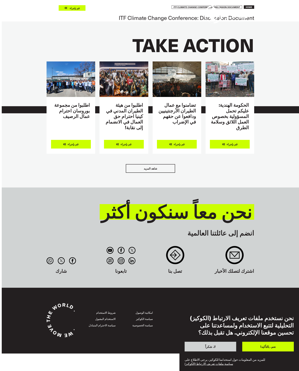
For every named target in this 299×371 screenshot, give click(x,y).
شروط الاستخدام (106, 312)
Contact (175, 257)
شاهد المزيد (150, 168)
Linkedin (132, 260)
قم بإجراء (75, 8)
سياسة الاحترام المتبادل (102, 325)
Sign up (234, 257)
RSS (110, 260)
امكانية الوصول (144, 312)
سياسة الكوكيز (144, 319)
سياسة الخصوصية (142, 325)
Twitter (132, 250)
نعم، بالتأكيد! (268, 346)
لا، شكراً (210, 346)
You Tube (110, 250)
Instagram (121, 260)
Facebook (121, 250)
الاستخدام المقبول (105, 319)
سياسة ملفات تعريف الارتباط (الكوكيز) (209, 364)
